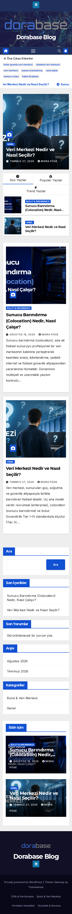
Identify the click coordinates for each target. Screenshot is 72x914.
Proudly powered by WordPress (23, 882)
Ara (9, 551)
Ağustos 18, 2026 (23, 334)
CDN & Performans (22, 896)
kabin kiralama (30, 76)
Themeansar (35, 887)
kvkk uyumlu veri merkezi (18, 64)
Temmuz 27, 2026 (22, 161)
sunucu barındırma (32, 70)
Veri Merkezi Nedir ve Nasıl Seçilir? (30, 152)
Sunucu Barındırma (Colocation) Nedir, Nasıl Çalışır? (43, 210)
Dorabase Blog (36, 37)
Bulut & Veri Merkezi (38, 201)
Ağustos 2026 (17, 661)
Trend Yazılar (36, 191)
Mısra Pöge (49, 161)
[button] (59, 51)
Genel (10, 144)
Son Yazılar (18, 180)
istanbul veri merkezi (48, 64)
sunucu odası (11, 76)
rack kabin (52, 70)
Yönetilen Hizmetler (23, 905)
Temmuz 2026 (17, 671)
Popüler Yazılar (51, 180)
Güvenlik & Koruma (49, 905)
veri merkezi (11, 70)
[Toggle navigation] (33, 51)
